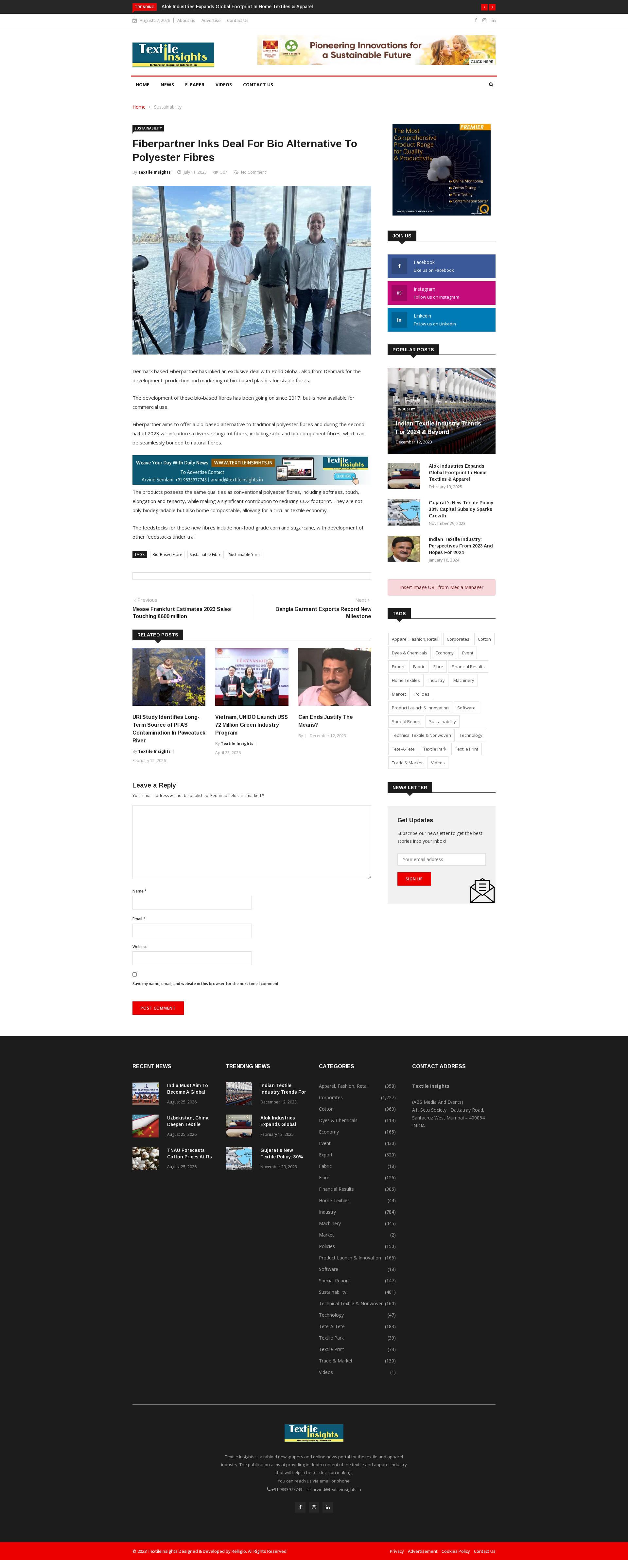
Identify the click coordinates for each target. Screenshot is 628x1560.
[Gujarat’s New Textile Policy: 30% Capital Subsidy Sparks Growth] (406, 513)
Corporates (458, 639)
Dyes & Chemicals (409, 653)
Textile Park (434, 749)
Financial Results (468, 666)
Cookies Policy (456, 1551)
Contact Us (238, 20)
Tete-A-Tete (403, 749)
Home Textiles (406, 680)
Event (467, 653)
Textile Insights (154, 172)
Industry (406, 409)
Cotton (484, 639)
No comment (253, 172)
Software (466, 708)
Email (139, 919)
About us (186, 20)
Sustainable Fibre (205, 554)
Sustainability (168, 107)
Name (139, 891)
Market (399, 694)
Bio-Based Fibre (167, 554)
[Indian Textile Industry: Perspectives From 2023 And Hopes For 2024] (406, 550)
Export (398, 666)
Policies (421, 694)
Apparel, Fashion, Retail (415, 639)
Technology (471, 735)
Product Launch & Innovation (420, 708)
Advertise (211, 20)
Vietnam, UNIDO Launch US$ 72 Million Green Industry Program (251, 725)
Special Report (406, 721)
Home (142, 84)
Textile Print (466, 749)
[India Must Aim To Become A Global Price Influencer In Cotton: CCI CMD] (147, 1094)
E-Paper (194, 84)
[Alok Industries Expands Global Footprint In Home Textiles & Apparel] (406, 477)
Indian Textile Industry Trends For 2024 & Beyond (283, 1092)
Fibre (438, 666)
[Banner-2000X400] (251, 482)
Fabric (419, 666)
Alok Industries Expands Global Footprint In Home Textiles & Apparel (237, 6)
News (167, 84)
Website (140, 946)
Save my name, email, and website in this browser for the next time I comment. (206, 983)
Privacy (397, 1551)
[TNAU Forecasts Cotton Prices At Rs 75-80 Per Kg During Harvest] (147, 1159)
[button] (484, 7)
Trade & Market (407, 763)
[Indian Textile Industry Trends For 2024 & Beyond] (240, 1094)
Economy (445, 653)
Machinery (463, 680)
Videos (224, 84)
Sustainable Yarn (244, 554)
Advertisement (423, 1551)
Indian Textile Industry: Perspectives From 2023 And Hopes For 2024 (461, 546)
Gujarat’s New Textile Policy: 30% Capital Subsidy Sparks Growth (462, 509)
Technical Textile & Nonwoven (421, 735)
